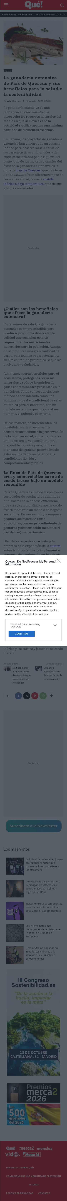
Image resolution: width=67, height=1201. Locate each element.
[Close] (60, 531)
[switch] (53, 603)
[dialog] (33, 600)
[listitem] (33, 594)
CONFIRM (21, 664)
